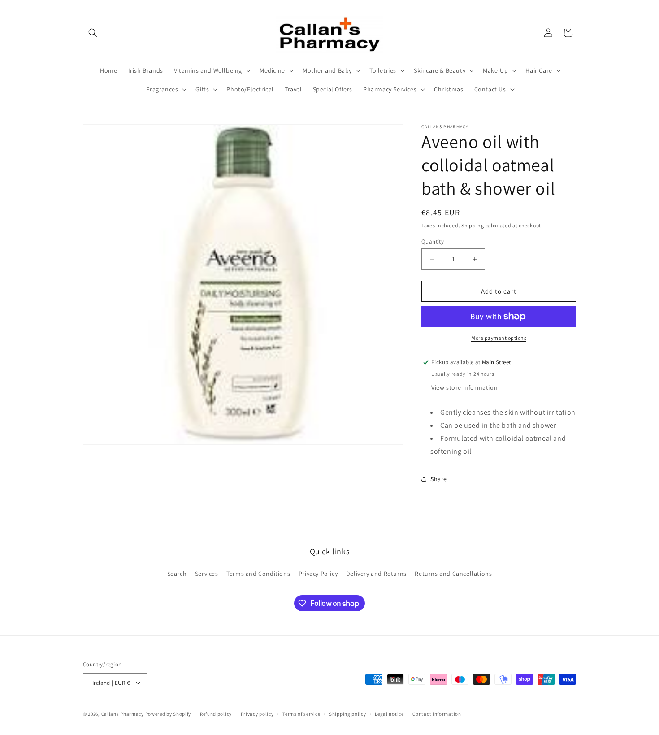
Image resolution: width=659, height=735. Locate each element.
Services (206, 574)
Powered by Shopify (168, 714)
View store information (464, 387)
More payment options (498, 338)
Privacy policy (257, 714)
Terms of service (301, 714)
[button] (93, 33)
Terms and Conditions (258, 574)
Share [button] (438, 479)
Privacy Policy (318, 574)
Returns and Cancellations (453, 574)
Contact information (436, 714)
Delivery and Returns (376, 574)
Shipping (472, 225)
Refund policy (216, 714)
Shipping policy (347, 714)
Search (177, 574)
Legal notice (389, 714)
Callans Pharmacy (122, 714)
